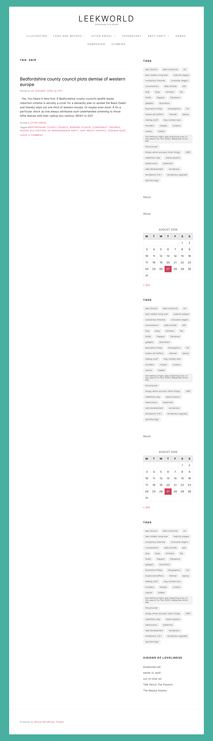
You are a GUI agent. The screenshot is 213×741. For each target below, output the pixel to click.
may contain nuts (172, 120)
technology (132, 36)
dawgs (181, 36)
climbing (118, 44)
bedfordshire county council (48, 127)
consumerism (152, 86)
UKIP (82, 130)
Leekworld (106, 19)
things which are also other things (162, 152)
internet (173, 114)
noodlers (149, 125)
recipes (163, 125)
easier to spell (152, 672)
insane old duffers (33, 130)
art (184, 69)
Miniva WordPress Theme (49, 722)
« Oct (146, 285)
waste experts (96, 130)
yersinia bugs (116, 130)
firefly (148, 97)
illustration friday (153, 108)
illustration (36, 36)
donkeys (170, 92)
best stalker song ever (156, 75)
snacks (148, 131)
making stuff (151, 120)
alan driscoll (151, 69)
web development (154, 169)
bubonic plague (80, 127)
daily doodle (170, 86)
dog (147, 92)
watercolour (151, 163)
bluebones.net (152, 666)
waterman (168, 163)
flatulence (175, 97)
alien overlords (170, 69)
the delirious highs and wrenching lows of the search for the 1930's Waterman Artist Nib (166, 138)
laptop (185, 114)
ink (187, 108)
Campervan (96, 44)
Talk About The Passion (158, 684)
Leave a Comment (31, 135)
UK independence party (63, 130)
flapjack (161, 97)
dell (184, 86)
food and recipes (67, 36)
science (176, 125)
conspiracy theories (106, 127)
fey (181, 92)
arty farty (157, 36)
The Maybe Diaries (155, 690)
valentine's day (152, 157)
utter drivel (102, 36)
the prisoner (151, 146)
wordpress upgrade (177, 174)
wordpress (174, 169)
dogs (157, 92)
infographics (174, 108)
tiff (60, 91)
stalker (161, 131)
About (147, 197)
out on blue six (152, 678)
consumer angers (179, 80)
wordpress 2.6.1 (153, 174)
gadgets (149, 103)
